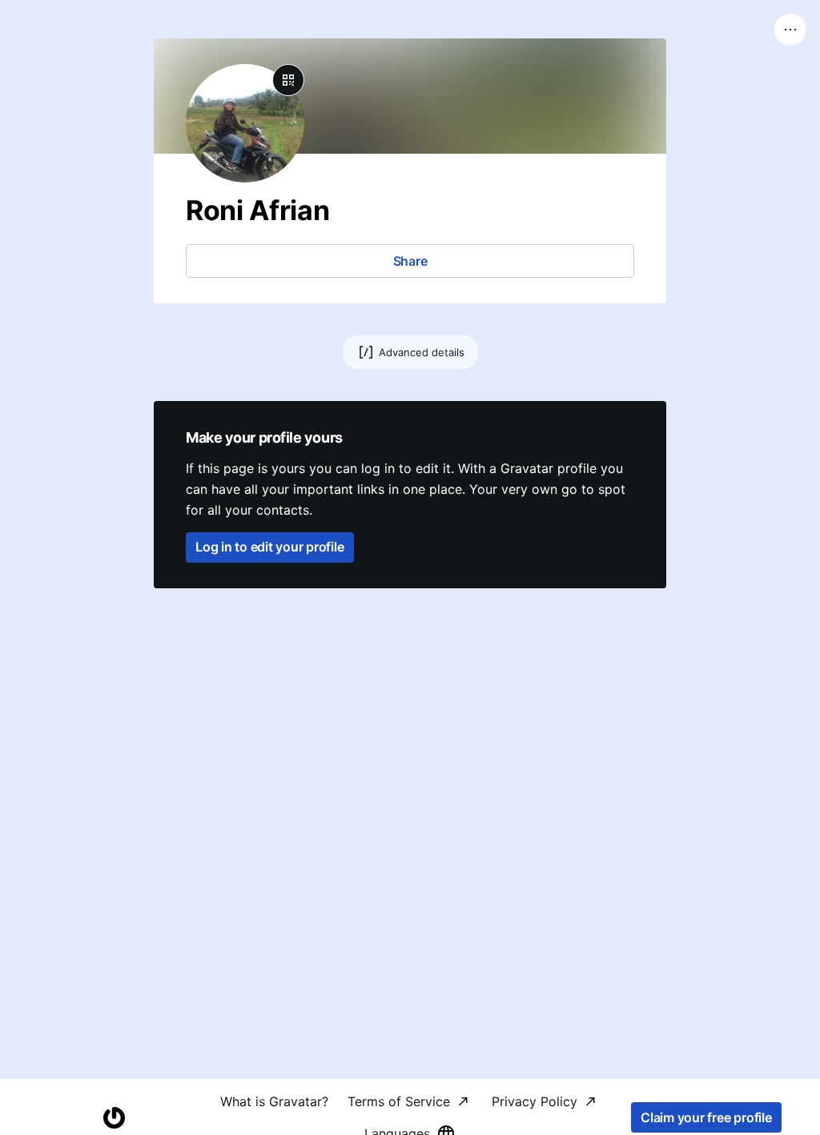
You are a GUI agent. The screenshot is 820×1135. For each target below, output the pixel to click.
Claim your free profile (706, 1117)
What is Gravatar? (274, 1101)
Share (410, 261)
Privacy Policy (534, 1101)
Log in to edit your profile (269, 547)
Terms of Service (399, 1101)
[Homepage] (113, 1118)
